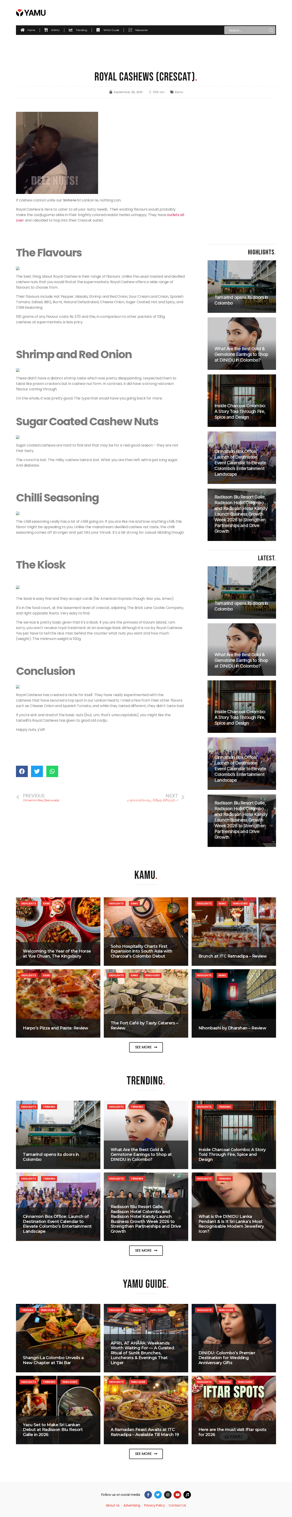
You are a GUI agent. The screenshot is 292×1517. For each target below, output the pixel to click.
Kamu (179, 92)
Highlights (28, 903)
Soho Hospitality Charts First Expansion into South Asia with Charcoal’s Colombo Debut (141, 951)
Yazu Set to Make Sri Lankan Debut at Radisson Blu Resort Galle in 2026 (53, 1429)
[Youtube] (177, 1495)
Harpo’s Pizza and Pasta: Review (55, 1028)
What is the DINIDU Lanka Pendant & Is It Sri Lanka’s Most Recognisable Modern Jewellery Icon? (231, 1224)
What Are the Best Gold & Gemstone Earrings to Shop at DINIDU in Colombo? (141, 1154)
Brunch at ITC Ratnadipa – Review (232, 956)
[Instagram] (168, 1495)
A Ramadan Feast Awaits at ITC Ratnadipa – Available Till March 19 (145, 1432)
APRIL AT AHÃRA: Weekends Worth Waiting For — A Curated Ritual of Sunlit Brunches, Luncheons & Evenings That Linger (142, 1353)
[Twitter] (158, 1495)
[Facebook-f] (148, 1495)
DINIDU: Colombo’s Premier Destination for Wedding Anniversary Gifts (226, 1357)
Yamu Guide (240, 903)
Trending (49, 1106)
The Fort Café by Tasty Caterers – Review (144, 1026)
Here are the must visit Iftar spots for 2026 (232, 1432)
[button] (146, 1047)
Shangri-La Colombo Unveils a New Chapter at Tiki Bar (53, 1360)
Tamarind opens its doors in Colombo (51, 1157)
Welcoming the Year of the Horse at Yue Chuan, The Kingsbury (57, 954)
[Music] (187, 1495)
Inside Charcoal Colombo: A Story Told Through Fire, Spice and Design (232, 1154)
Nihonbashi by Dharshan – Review (232, 1028)
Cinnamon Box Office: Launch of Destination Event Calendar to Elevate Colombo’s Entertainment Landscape (57, 1224)
